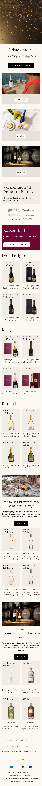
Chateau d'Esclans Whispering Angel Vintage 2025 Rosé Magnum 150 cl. (11, 593)
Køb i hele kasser (17, 245)
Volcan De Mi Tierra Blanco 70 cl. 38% (31, 691)
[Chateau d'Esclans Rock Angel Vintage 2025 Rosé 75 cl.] (31, 539)
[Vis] (21, 83)
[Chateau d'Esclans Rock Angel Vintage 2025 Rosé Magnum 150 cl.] (31, 575)
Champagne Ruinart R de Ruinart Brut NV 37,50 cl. (11, 466)
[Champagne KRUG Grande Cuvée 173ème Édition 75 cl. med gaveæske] (31, 378)
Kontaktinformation (28, 781)
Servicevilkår (34, 778)
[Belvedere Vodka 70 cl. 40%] (11, 673)
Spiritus (21, 172)
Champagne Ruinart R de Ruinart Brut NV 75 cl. (31, 466)
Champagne (21, 99)
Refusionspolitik (28, 775)
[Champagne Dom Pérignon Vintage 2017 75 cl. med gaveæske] (31, 272)
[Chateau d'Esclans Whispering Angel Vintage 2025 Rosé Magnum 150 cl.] (11, 575)
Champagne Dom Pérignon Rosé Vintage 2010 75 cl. (11, 319)
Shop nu (21, 523)
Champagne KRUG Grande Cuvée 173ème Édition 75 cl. (11, 361)
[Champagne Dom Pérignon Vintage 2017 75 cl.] (11, 272)
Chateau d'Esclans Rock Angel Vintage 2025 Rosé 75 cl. (31, 557)
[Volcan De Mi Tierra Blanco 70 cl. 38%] (31, 673)
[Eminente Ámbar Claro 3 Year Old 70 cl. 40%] (11, 708)
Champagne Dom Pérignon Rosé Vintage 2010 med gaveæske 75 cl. (31, 319)
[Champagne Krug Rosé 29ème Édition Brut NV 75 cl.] (11, 378)
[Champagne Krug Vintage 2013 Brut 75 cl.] (31, 346)
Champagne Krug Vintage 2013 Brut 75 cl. (31, 361)
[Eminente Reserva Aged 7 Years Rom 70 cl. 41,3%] (31, 708)
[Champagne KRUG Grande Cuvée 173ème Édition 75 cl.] (11, 346)
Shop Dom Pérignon (21, 65)
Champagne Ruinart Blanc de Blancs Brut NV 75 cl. (11, 434)
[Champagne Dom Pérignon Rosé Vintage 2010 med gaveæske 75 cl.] (31, 304)
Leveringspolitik (15, 781)
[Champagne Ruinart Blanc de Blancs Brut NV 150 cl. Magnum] (31, 420)
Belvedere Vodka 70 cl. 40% (11, 691)
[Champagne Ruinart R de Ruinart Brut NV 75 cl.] (31, 452)
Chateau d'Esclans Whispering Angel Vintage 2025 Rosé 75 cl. (11, 557)
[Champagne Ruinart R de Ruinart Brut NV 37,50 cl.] (11, 452)
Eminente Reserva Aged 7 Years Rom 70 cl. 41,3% (31, 727)
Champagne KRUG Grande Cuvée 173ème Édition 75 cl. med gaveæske (31, 393)
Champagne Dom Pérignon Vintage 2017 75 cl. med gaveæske (31, 287)
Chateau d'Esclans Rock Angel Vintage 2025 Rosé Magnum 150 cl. (31, 593)
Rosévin (21, 136)
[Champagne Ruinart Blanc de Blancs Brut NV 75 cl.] (11, 420)
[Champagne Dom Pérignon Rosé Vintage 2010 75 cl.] (11, 304)
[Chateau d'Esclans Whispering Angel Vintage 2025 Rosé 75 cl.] (11, 539)
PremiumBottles (18, 773)
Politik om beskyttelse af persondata (17, 778)
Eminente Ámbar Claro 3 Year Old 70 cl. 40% (11, 727)
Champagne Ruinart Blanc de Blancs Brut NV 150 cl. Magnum (31, 434)
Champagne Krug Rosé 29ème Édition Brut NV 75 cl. (11, 393)
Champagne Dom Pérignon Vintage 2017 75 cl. (11, 287)
